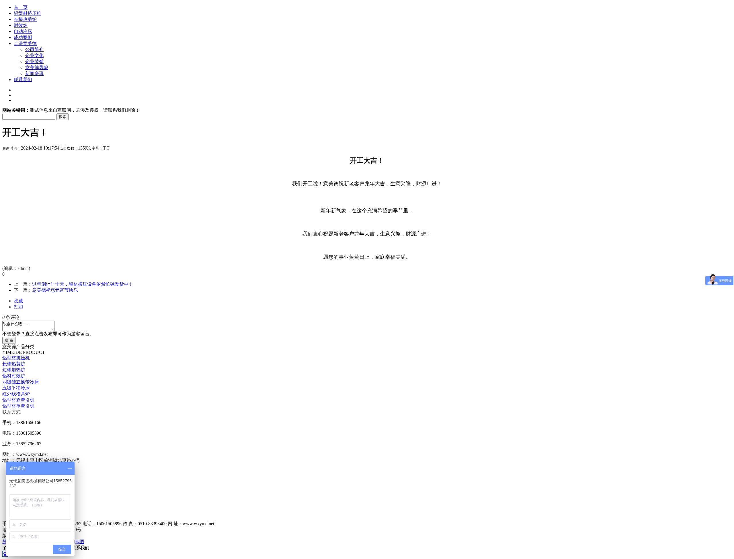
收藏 (18, 300)
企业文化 (34, 55)
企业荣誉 (34, 61)
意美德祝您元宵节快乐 (55, 290)
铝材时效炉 (13, 375)
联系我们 (23, 79)
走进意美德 (25, 43)
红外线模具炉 (16, 393)
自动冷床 (23, 31)
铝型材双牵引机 (18, 399)
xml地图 (76, 541)
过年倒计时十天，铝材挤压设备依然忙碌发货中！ (82, 284)
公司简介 (34, 49)
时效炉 (21, 25)
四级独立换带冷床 (20, 381)
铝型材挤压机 (27, 13)
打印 (18, 306)
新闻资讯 (34, 73)
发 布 (9, 340)
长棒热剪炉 (25, 19)
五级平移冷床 (16, 387)
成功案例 (23, 37)
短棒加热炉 (13, 369)
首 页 (21, 7)
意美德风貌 (36, 67)
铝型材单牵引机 (18, 405)
